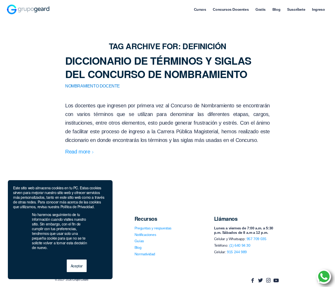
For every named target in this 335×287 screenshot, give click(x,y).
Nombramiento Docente (92, 86)
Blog (138, 247)
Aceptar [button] (77, 265)
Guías (139, 241)
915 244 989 (237, 252)
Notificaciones (145, 235)
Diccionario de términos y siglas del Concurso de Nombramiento (158, 67)
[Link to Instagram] (268, 280)
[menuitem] (200, 9)
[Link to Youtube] (276, 280)
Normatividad (145, 254)
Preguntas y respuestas (153, 228)
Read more (77, 151)
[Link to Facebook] (252, 280)
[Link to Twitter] (260, 280)
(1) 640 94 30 (239, 245)
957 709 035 (256, 239)
